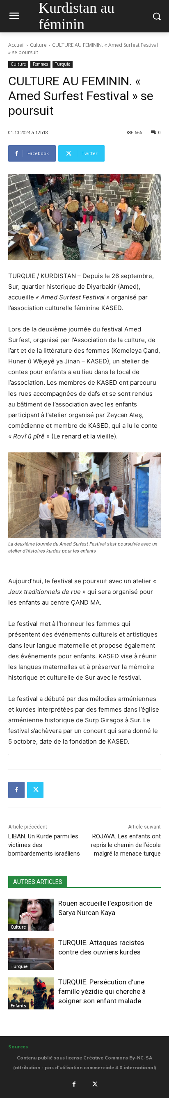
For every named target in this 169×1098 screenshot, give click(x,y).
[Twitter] (35, 790)
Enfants (18, 1006)
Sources (18, 1047)
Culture (38, 44)
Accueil (16, 44)
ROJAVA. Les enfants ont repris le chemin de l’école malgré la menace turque (126, 845)
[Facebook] (16, 790)
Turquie (62, 64)
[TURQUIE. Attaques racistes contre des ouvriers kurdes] (31, 954)
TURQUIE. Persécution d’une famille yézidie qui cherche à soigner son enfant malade (102, 991)
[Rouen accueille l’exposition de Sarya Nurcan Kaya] (31, 915)
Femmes (40, 64)
